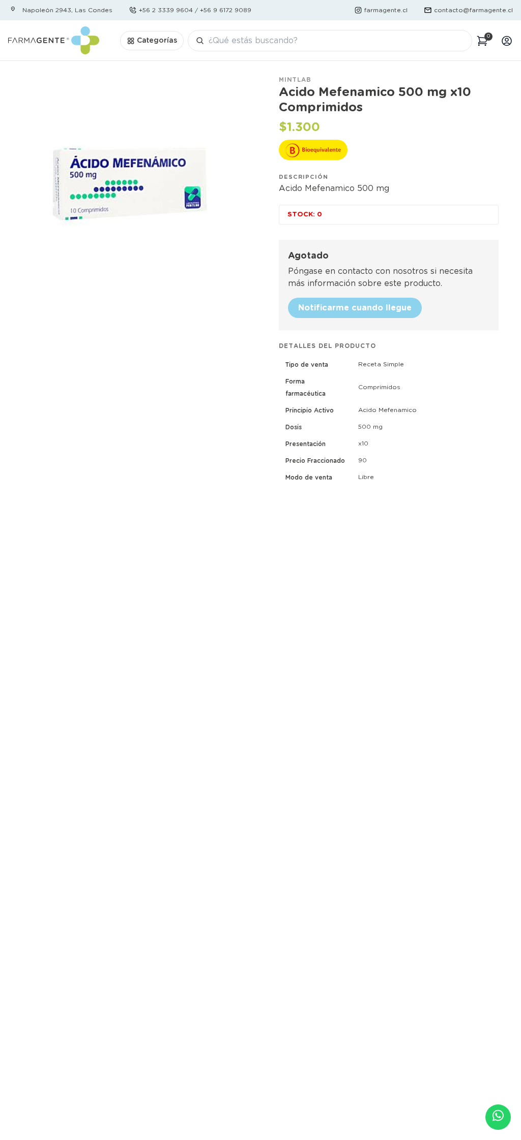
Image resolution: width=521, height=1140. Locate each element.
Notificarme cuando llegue (355, 308)
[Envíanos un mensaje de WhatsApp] (498, 1117)
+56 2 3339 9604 (166, 10)
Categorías (157, 40)
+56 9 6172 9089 (225, 10)
